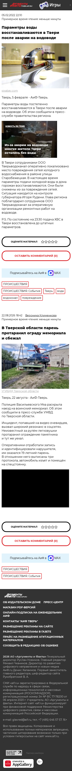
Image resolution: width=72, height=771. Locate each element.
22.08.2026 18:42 (12, 315)
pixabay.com (10, 90)
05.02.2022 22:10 (12, 15)
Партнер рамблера (35, 753)
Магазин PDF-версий (19, 607)
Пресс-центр (53, 602)
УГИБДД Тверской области (20, 391)
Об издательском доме (22, 602)
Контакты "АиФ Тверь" (20, 621)
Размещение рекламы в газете (27, 631)
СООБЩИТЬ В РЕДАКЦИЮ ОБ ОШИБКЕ (30, 645)
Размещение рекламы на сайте (28, 626)
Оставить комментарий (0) (36, 255)
